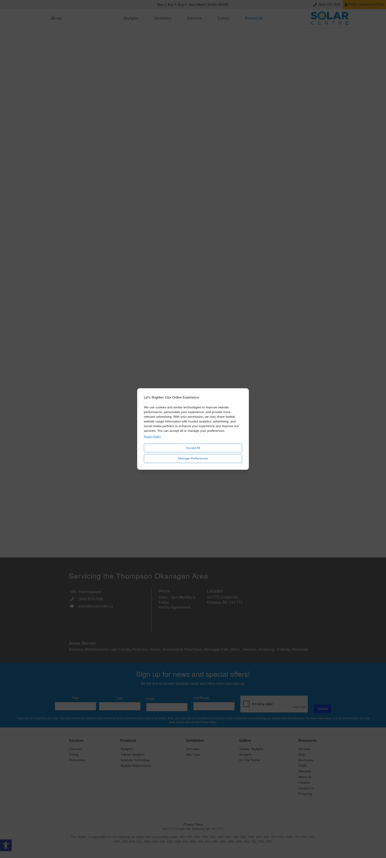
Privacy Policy (152, 436)
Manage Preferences (193, 458)
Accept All (193, 448)
